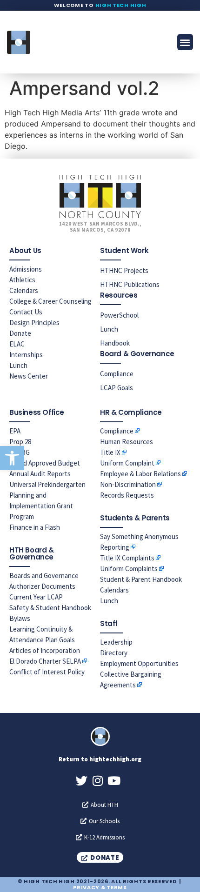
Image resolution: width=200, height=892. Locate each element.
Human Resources (126, 441)
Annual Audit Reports (40, 473)
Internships (26, 354)
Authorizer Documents (42, 586)
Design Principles (34, 322)
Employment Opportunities (139, 663)
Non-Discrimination (128, 484)
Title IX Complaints (127, 557)
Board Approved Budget (44, 463)
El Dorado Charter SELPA (45, 661)
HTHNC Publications (130, 284)
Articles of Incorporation (44, 650)
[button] (12, 458)
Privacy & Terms (100, 887)
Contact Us (25, 311)
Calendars (23, 290)
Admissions (25, 269)
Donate (20, 333)
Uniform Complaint (127, 463)
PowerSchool (119, 315)
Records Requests (127, 495)
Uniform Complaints (129, 568)
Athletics (22, 279)
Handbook (115, 343)
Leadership (116, 642)
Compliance (116, 373)
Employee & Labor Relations (140, 473)
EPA (14, 430)
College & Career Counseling (50, 301)
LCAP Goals (116, 387)
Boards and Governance (44, 575)
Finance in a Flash (34, 527)
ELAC (17, 343)
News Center (28, 376)
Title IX (110, 452)
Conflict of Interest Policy (47, 671)
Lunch (18, 365)
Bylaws (19, 618)
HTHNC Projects (124, 270)
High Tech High (121, 5)
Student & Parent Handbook (141, 579)
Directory (113, 652)
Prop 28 (20, 441)
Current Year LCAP (36, 596)
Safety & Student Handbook (50, 607)
